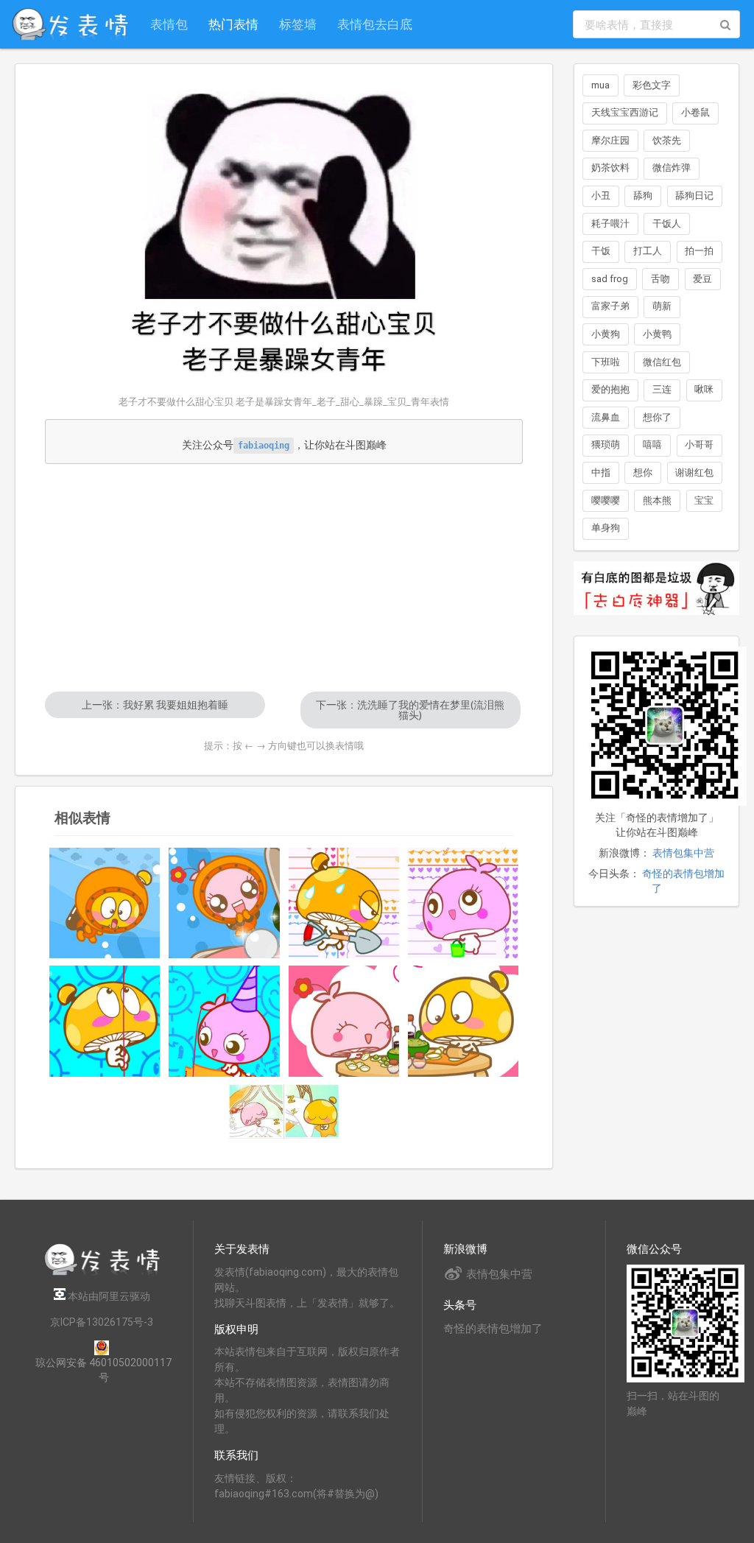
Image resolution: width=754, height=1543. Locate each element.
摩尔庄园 (610, 140)
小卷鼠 (695, 112)
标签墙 (298, 24)
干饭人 (666, 223)
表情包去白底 (374, 24)
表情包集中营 (683, 853)
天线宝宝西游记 (624, 112)
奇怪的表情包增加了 (493, 1328)
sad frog (609, 278)
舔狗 (642, 195)
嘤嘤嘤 (605, 500)
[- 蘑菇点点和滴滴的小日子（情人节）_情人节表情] (344, 903)
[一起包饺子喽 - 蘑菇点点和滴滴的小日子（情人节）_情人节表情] (344, 1021)
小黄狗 (605, 334)
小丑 (600, 195)
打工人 (647, 250)
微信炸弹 (671, 167)
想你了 (657, 417)
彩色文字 (652, 85)
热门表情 (233, 24)
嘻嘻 (652, 444)
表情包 (169, 24)
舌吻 (660, 278)
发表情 (229, 1272)
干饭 (600, 250)
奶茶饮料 (610, 167)
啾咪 (704, 389)
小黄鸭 (657, 334)
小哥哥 (699, 444)
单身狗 (605, 527)
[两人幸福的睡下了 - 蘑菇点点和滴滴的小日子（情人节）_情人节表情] (283, 1111)
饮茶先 (666, 140)
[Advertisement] (284, 577)
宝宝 (704, 500)
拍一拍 (699, 250)
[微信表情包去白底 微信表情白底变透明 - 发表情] (656, 622)
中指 (600, 472)
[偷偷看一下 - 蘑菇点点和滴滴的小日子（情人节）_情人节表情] (224, 1021)
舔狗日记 (694, 195)
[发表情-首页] (69, 24)
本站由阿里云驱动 (108, 1296)
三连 (662, 389)
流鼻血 (605, 417)
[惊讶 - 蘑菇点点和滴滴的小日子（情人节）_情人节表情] (104, 903)
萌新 (662, 306)
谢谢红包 (694, 472)
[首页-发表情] (101, 1273)
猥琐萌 (605, 444)
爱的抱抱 (610, 389)
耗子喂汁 (610, 223)
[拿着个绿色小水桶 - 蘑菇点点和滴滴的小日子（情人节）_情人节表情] (463, 903)
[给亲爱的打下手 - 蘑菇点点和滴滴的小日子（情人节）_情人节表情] (463, 1021)
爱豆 (702, 278)
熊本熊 (657, 500)
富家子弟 (610, 306)
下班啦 (605, 362)
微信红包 (662, 362)
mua (600, 85)
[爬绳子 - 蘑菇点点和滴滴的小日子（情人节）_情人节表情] (104, 1021)
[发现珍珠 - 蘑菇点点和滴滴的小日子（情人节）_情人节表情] (224, 903)
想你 (642, 472)
